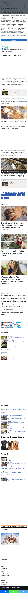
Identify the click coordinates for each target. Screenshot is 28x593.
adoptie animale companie (11, 192)
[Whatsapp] (7, 47)
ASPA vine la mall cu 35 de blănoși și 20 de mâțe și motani (12, 253)
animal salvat (21, 192)
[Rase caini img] (10, 449)
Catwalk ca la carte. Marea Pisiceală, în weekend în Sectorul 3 (17, 183)
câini (19, 101)
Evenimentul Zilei (4, 573)
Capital (2, 571)
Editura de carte (4, 582)
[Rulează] (2, 171)
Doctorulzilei (3, 584)
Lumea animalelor (5, 561)
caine (23, 195)
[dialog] (14, 30)
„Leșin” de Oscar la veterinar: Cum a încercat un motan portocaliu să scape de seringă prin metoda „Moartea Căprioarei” (13, 312)
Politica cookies (16, 587)
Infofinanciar (3, 577)
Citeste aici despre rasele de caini (13, 437)
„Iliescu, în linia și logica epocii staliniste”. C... (16, 346)
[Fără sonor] (23, 171)
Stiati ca (2, 566)
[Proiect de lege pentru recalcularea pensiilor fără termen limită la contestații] (4, 432)
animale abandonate (11, 195)
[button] (14, 165)
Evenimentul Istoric (5, 575)
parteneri (8, 18)
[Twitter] (5, 47)
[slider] (13, 171)
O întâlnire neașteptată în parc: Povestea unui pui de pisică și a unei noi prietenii (18, 92)
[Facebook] (2, 47)
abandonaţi (24, 101)
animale (3, 195)
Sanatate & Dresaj (5, 564)
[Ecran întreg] (25, 171)
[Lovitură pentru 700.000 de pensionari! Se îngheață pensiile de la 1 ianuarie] (4, 459)
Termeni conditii (6, 587)
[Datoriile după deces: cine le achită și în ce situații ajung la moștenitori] (4, 464)
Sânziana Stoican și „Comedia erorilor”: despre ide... (12, 415)
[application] (14, 165)
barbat (18, 195)
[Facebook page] (11, 327)
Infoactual (3, 580)
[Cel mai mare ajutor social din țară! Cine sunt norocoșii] (4, 358)
